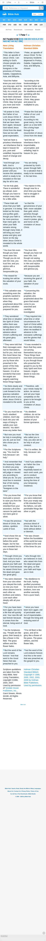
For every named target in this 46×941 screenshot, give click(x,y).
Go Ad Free (4, 936)
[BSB (21, 39)
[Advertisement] (26, 752)
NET (9, 41)
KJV (38, 39)
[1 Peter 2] (43, 424)
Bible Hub (23, 704)
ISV (41, 39)
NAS (5, 41)
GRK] (21, 41)
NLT (16, 41)
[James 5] (3, 424)
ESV (29, 39)
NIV (12, 41)
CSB (25, 39)
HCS (34, 39)
